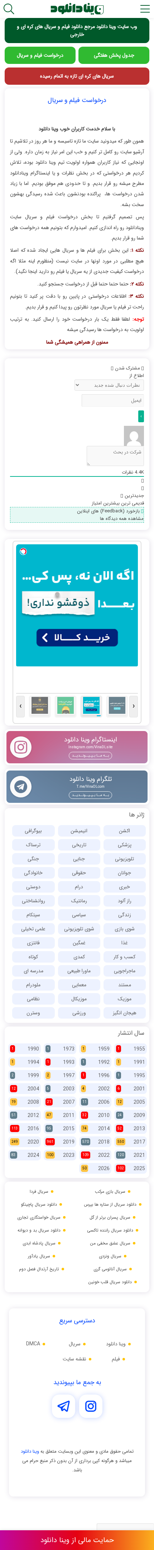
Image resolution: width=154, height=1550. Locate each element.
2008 (25, 1102)
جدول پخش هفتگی (114, 55)
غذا (124, 943)
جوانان (124, 873)
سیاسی (79, 915)
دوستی (33, 887)
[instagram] (91, 1416)
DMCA (33, 1344)
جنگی (33, 859)
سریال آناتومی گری (110, 1269)
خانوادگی (33, 873)
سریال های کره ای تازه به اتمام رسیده (77, 76)
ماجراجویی (124, 971)
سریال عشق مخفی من (110, 1243)
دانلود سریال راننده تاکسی (110, 1230)
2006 (96, 1102)
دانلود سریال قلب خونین (110, 1282)
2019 (60, 1142)
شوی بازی (125, 929)
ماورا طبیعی (79, 971)
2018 (96, 1142)
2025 (131, 1169)
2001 (131, 1089)
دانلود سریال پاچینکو (39, 1204)
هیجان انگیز (124, 1013)
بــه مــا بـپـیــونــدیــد (90, 755)
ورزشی (79, 1013)
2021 (131, 1155)
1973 (60, 1049)
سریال (75, 1344)
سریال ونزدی (110, 1256)
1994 (25, 1062)
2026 (96, 1169)
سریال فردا (39, 1191)
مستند (124, 985)
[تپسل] (23, 551)
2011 (60, 1116)
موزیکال (79, 999)
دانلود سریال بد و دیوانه (39, 1230)
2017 (131, 1142)
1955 (131, 1049)
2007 (60, 1102)
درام (79, 887)
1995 (131, 1076)
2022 (96, 1155)
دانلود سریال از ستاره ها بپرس (110, 1204)
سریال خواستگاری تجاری (39, 1217)
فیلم (116, 1359)
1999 (25, 1076)
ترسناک (33, 845)
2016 (25, 1129)
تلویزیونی (124, 859)
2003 (60, 1089)
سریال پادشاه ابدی (39, 1243)
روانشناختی (33, 901)
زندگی (124, 915)
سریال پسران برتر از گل (110, 1217)
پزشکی (124, 845)
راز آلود (124, 901)
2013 (131, 1129)
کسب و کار (124, 957)
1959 (96, 1049)
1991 (131, 1062)
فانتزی (33, 943)
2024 (25, 1155)
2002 (96, 1089)
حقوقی (79, 873)
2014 (96, 1129)
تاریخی (79, 845)
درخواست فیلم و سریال (40, 55)
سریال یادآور (39, 1256)
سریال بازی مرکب (110, 1191)
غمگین (79, 943)
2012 (25, 1116)
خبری (124, 887)
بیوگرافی (33, 831)
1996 (96, 1076)
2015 (60, 1129)
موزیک (124, 999)
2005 (131, 1102)
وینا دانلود (116, 1344)
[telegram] (64, 1416)
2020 (25, 1142)
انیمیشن (79, 831)
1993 (60, 1062)
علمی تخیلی (33, 929)
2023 (60, 1155)
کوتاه (33, 957)
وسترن (33, 1013)
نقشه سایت (74, 1359)
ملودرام (33, 985)
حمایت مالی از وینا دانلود (77, 1540)
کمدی (79, 957)
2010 (96, 1116)
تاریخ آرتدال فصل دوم (39, 1269)
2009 (131, 1116)
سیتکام (33, 915)
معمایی (79, 985)
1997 (60, 1076)
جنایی (79, 859)
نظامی (33, 999)
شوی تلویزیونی (79, 929)
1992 (96, 1062)
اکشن (124, 831)
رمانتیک (79, 901)
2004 (25, 1089)
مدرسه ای (33, 971)
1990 (25, 1049)
